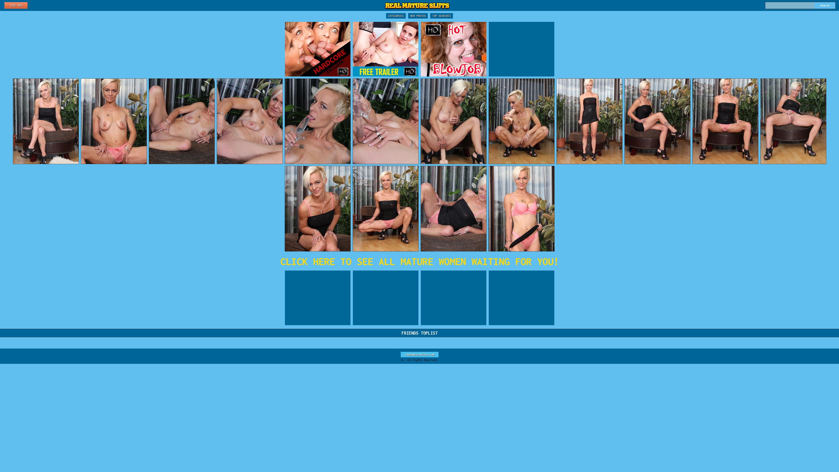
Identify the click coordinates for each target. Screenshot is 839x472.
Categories (396, 15)
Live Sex (16, 5)
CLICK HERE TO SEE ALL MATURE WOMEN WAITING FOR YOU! (419, 261)
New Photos (418, 15)
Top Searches (441, 15)
